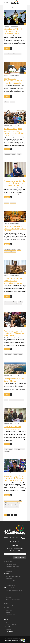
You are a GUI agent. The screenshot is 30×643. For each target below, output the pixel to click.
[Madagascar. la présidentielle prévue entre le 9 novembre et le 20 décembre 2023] (15, 169)
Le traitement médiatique (11, 580)
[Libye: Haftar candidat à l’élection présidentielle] (15, 415)
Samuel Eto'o (15, 504)
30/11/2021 (7, 275)
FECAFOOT (19, 500)
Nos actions (8, 583)
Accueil (5, 7)
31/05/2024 (7, 26)
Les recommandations (10, 614)
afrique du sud (8, 53)
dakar (6, 399)
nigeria (19, 154)
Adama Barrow (8, 301)
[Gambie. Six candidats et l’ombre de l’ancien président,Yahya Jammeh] (15, 267)
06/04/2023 (7, 223)
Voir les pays (8, 629)
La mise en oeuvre (9, 578)
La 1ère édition (9, 617)
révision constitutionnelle (10, 251)
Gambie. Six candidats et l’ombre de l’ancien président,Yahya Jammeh (13, 281)
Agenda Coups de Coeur (11, 624)
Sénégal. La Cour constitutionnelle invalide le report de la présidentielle (14, 81)
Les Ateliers (8, 612)
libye (23, 449)
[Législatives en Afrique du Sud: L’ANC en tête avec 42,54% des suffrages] (15, 17)
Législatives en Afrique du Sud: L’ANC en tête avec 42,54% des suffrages (13, 31)
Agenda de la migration (11, 585)
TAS (17, 506)
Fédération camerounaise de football (12, 502)
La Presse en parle (9, 571)
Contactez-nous (15, 541)
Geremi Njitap (7, 504)
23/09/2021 (7, 423)
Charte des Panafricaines (11, 569)
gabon (19, 249)
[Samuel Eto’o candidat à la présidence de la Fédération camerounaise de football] (15, 465)
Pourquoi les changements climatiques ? (14, 590)
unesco (20, 354)
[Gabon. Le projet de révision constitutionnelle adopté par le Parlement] (15, 216)
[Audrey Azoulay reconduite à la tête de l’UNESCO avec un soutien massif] (15, 319)
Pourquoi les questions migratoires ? (13, 576)
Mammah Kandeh (8, 303)
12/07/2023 (7, 178)
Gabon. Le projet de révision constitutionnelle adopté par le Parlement (15, 228)
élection (18, 53)
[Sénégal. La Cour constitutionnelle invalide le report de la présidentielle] (15, 68)
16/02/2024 (7, 75)
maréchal (7, 451)
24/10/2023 (7, 125)
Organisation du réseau (11, 564)
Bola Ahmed (7, 154)
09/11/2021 (7, 327)
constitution (7, 249)
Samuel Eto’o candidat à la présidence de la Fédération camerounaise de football (14, 478)
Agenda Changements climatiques (13, 599)
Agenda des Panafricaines (11, 622)
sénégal (12, 101)
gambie (20, 301)
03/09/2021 (7, 472)
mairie (16, 399)
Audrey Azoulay (8, 354)
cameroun (7, 500)
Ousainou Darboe (17, 303)
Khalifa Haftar (17, 449)
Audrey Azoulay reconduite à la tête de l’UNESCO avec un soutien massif (14, 333)
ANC (14, 53)
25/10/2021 (7, 375)
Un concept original (10, 605)
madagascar (13, 202)
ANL (6, 449)
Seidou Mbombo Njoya (9, 506)
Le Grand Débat (9, 610)
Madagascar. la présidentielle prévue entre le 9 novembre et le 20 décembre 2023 (14, 183)
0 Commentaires (14, 26)
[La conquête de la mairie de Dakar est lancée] (15, 368)
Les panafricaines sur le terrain (12, 566)
